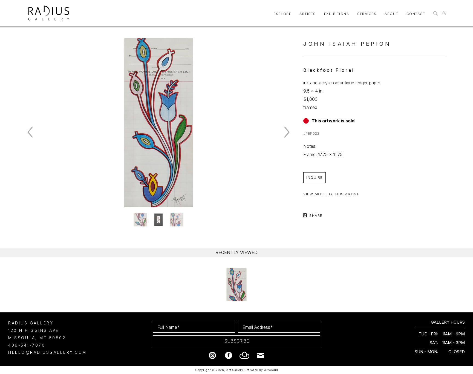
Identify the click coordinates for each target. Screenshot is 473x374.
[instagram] (212, 355)
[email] (260, 355)
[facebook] (228, 355)
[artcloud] (244, 355)
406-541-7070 (26, 345)
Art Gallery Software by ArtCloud (252, 370)
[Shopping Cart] (444, 13)
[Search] (435, 13)
